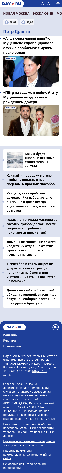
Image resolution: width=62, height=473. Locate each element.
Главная (14, 327)
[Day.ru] (12, 3)
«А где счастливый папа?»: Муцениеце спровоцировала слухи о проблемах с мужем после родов (31, 71)
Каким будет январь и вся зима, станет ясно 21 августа (31, 160)
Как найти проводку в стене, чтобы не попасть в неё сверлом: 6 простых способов (31, 179)
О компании (12, 346)
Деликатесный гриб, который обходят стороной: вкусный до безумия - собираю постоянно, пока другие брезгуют (31, 296)
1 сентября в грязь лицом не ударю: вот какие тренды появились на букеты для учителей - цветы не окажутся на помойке (31, 272)
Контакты (10, 335)
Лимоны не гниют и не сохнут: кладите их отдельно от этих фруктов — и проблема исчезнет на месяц (31, 248)
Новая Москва (16, 13)
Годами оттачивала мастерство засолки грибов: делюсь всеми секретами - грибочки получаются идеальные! (32, 226)
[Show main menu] (58, 3)
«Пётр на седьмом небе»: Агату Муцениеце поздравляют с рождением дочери (31, 120)
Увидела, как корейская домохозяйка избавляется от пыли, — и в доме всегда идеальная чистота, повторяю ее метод (31, 201)
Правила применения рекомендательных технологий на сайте (27, 454)
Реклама (9, 341)
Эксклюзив (43, 13)
